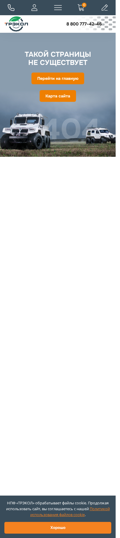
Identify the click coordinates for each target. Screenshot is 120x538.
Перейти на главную (57, 78)
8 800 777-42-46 (84, 24)
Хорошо (58, 527)
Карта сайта (57, 96)
